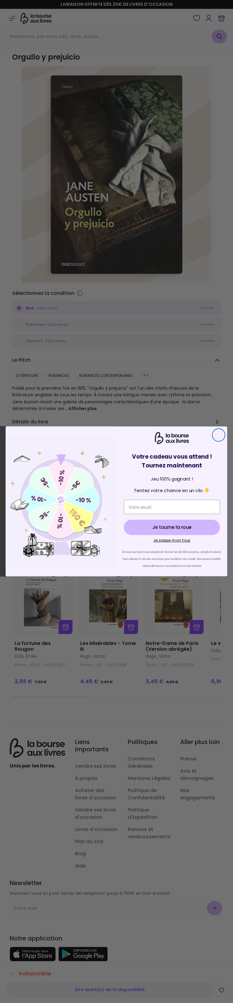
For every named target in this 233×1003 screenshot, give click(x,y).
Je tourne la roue (171, 527)
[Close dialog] (218, 435)
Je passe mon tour (172, 540)
